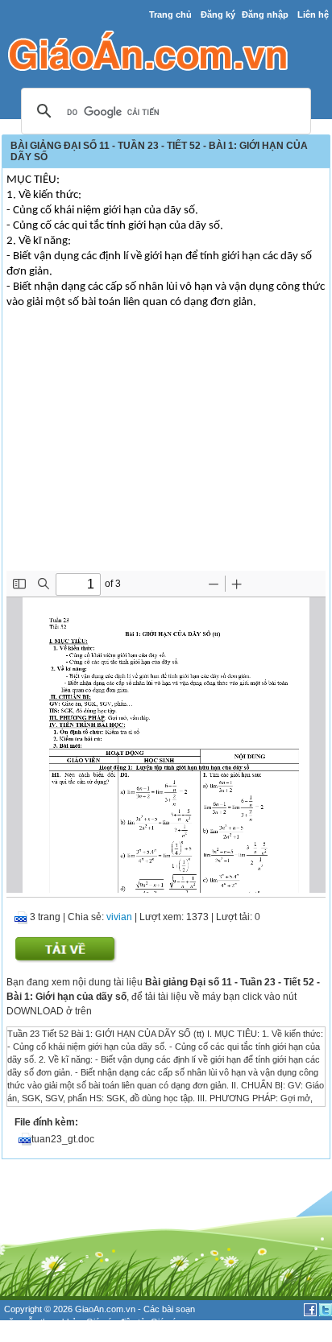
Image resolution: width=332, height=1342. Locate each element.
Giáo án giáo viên (56, 1335)
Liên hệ (313, 14)
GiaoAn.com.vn (105, 1309)
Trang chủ (170, 14)
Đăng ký (218, 14)
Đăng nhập (265, 14)
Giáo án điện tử (116, 1322)
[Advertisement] (166, 450)
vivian (119, 917)
